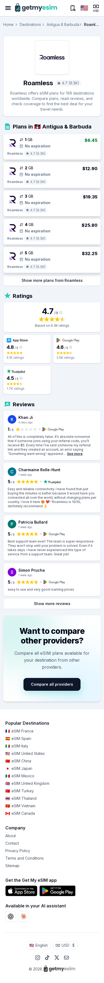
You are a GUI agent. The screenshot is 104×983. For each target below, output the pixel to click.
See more (75, 454)
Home (8, 24)
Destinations (30, 24)
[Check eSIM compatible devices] (72, 8)
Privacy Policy (17, 850)
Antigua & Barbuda (63, 24)
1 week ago (25, 474)
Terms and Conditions (24, 858)
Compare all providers (52, 684)
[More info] (60, 312)
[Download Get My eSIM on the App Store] (21, 891)
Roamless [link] (92, 24)
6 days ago (25, 422)
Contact (12, 843)
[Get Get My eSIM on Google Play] (57, 891)
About (10, 835)
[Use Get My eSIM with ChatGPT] (10, 916)
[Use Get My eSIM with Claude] (23, 916)
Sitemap (12, 865)
